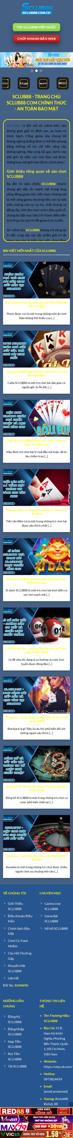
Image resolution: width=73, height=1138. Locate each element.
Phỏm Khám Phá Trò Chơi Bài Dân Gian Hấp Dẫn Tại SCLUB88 (37, 304)
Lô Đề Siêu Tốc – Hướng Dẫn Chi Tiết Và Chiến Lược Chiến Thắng (36, 650)
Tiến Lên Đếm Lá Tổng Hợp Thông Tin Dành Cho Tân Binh (36, 511)
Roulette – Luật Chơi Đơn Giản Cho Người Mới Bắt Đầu (36, 857)
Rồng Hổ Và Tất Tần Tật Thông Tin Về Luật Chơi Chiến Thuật (36, 788)
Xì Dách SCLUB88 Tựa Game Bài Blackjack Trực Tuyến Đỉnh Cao (36, 580)
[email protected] (56, 1091)
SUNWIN (21, 985)
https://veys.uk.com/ (58, 1066)
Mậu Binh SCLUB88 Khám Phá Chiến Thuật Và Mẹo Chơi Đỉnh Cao (36, 442)
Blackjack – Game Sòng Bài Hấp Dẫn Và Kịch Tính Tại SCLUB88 (36, 719)
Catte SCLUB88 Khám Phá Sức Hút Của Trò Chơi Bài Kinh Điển (36, 373)
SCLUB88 (51, 1021)
